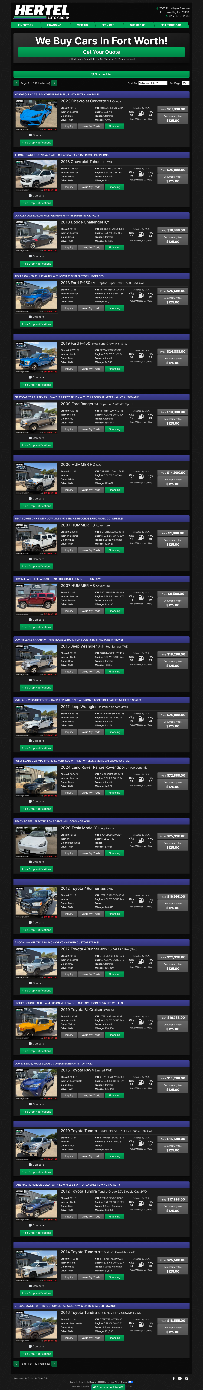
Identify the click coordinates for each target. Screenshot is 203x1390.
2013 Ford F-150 (103, 282)
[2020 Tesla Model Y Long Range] (36, 842)
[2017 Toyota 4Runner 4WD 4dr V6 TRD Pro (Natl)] (36, 963)
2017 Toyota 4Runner (99, 949)
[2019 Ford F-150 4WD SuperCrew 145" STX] (36, 357)
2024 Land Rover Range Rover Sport (104, 767)
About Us (23, 1378)
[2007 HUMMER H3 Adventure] (36, 539)
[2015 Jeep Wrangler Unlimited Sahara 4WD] (36, 660)
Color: (64, 115)
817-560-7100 (179, 16)
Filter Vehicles (102, 74)
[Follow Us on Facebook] (174, 1378)
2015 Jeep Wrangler (94, 646)
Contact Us (32, 1378)
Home (16, 1378)
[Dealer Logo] (41, 12)
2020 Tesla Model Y (87, 828)
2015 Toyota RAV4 (86, 1070)
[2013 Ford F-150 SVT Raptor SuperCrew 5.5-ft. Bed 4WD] (36, 296)
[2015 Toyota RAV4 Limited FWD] (36, 1084)
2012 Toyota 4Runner (87, 888)
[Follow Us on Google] (186, 1378)
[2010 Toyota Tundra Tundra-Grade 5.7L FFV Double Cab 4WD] (36, 1144)
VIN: (97, 107)
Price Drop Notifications (36, 142)
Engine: (99, 111)
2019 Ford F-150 (94, 343)
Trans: (98, 115)
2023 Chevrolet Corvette (91, 101)
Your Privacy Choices (119, 1382)
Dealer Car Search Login (79, 1382)
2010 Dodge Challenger (85, 222)
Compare (38, 135)
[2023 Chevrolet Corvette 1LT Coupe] (36, 115)
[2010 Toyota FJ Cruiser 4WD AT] (36, 1023)
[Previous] (16, 83)
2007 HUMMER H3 (85, 525)
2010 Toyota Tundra (107, 1130)
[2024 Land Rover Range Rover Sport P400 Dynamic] (36, 781)
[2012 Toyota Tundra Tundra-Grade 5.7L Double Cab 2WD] (36, 1205)
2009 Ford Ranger (97, 404)
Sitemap (106, 1382)
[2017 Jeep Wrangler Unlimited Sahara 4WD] (36, 720)
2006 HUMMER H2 (81, 464)
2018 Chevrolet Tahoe (86, 161)
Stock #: (65, 107)
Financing (114, 126)
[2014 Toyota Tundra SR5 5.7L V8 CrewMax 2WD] (36, 1265)
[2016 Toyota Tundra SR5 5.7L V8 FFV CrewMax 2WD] (36, 1326)
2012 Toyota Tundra (104, 1191)
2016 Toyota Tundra (101, 1312)
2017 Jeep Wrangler (94, 706)
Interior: (65, 111)
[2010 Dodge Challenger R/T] (36, 236)
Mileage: (99, 119)
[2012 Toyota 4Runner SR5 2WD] (36, 902)
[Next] (54, 83)
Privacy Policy (43, 1378)
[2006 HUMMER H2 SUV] (36, 478)
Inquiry (69, 126)
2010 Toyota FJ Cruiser (87, 1009)
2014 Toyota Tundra (98, 1252)
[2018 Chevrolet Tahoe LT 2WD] (36, 175)
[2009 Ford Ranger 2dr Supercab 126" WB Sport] (36, 418)
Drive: (64, 119)
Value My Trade (91, 126)
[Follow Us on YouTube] (180, 1378)
